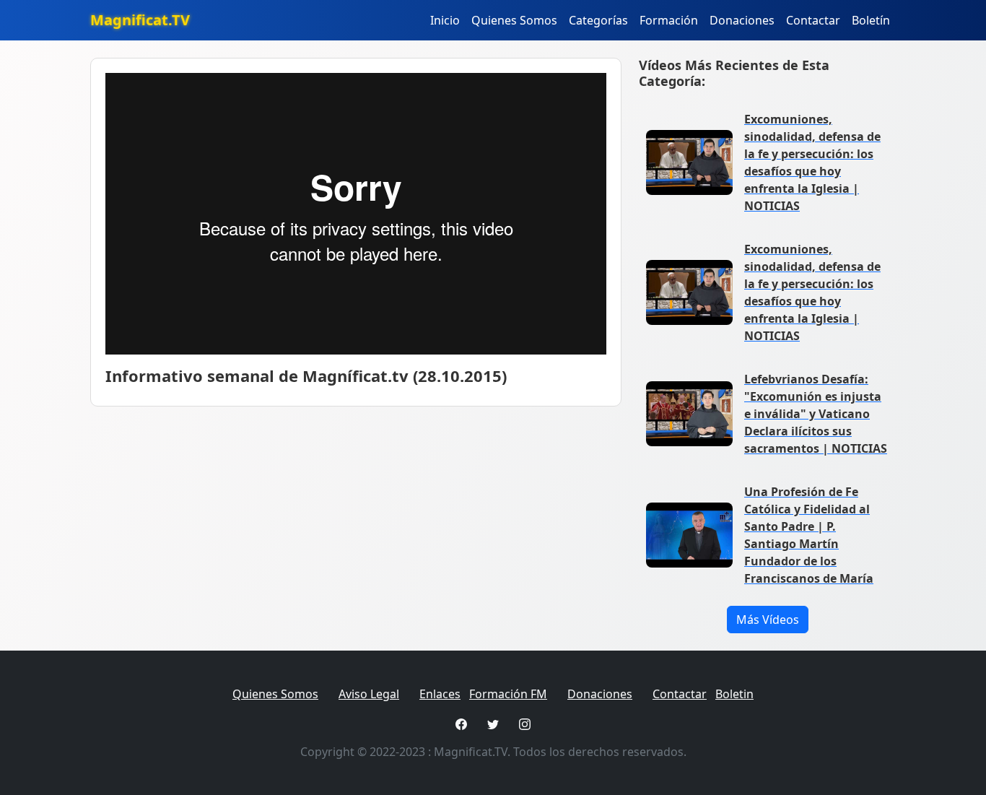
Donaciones (742, 20)
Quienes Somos (514, 20)
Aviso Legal (369, 694)
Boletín (871, 20)
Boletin (734, 694)
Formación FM (508, 694)
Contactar (813, 20)
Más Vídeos (767, 619)
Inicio (445, 20)
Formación (669, 20)
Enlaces (440, 694)
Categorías (598, 20)
